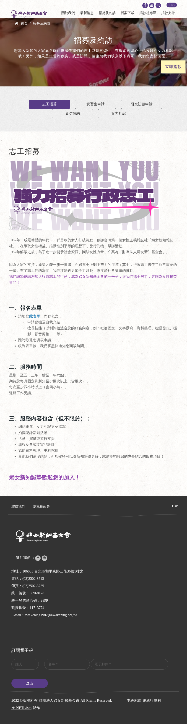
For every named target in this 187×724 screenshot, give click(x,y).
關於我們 (68, 13)
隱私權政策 (41, 506)
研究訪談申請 (142, 104)
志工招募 (49, 104)
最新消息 (87, 13)
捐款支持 (168, 13)
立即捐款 (173, 66)
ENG (172, 5)
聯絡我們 (18, 506)
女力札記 (118, 113)
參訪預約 (72, 113)
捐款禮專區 (147, 13)
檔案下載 (127, 13)
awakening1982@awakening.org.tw (51, 615)
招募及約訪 (107, 13)
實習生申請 (95, 104)
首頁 (24, 23)
